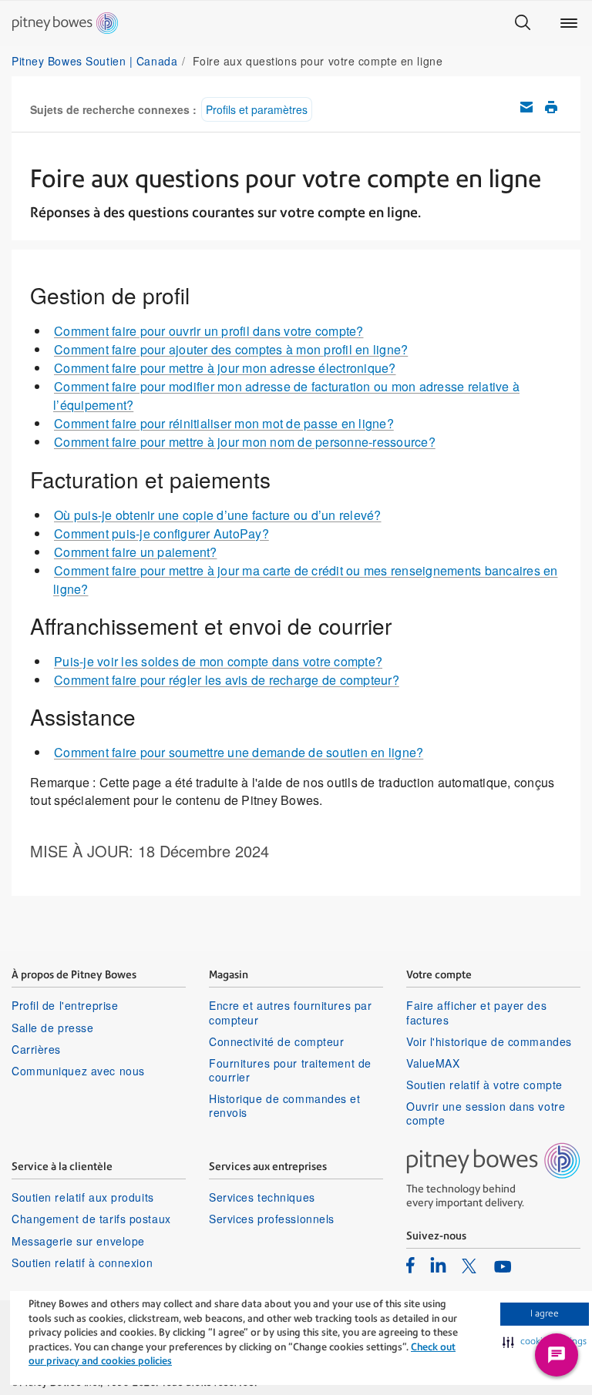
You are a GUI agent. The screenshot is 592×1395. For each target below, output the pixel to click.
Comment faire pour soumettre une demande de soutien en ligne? (238, 752)
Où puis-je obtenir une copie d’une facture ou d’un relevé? (218, 515)
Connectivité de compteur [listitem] (276, 1041)
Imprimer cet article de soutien (551, 107)
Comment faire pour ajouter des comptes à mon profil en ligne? (231, 349)
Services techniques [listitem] (262, 1197)
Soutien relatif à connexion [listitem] (82, 1262)
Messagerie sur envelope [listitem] (78, 1241)
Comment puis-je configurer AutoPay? (161, 533)
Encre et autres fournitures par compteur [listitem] (290, 1012)
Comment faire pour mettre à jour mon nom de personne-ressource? (245, 442)
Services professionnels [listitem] (272, 1219)
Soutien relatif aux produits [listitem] (83, 1197)
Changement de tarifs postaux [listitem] (91, 1219)
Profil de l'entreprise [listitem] (65, 1005)
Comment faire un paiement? (135, 552)
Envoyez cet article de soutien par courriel (526, 107)
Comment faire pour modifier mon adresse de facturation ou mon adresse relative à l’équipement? (286, 395)
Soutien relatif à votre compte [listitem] (484, 1085)
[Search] (523, 23)
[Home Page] (65, 23)
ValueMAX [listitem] (432, 1063)
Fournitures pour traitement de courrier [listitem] (290, 1070)
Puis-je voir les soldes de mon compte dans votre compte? (218, 661)
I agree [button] (544, 1313)
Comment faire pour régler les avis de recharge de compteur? (226, 680)
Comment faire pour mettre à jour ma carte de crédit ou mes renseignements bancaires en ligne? (305, 580)
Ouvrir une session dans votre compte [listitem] (485, 1113)
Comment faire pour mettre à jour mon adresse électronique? (225, 368)
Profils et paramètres (257, 109)
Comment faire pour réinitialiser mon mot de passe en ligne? (224, 423)
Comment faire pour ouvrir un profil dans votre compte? (209, 331)
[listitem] (410, 1264)
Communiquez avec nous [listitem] (78, 1071)
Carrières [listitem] (36, 1049)
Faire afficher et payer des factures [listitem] (476, 1012)
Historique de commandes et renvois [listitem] (285, 1105)
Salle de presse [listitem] (52, 1028)
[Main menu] (569, 23)
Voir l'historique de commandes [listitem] (489, 1041)
